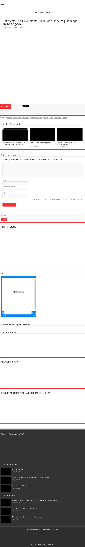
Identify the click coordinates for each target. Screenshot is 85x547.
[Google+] (37, 542)
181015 (9, 117)
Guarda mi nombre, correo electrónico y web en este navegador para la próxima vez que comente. (42, 200)
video (65, 117)
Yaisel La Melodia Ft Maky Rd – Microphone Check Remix (32, 477)
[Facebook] (39, 542)
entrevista (39, 117)
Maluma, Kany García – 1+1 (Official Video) (67, 144)
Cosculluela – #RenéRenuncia (22, 486)
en (32, 117)
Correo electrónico (8, 186)
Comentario (6, 162)
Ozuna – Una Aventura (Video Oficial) (25, 509)
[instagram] (47, 542)
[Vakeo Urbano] (42, 6)
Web (3, 193)
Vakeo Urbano (55, 529)
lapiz (45, 117)
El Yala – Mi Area (18, 469)
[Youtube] (45, 542)
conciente (17, 117)
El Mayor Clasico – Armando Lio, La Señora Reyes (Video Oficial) (14, 144)
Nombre (5, 180)
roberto (57, 117)
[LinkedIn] (43, 542)
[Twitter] (41, 542)
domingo (26, 117)
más (51, 117)
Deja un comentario (19, 27)
